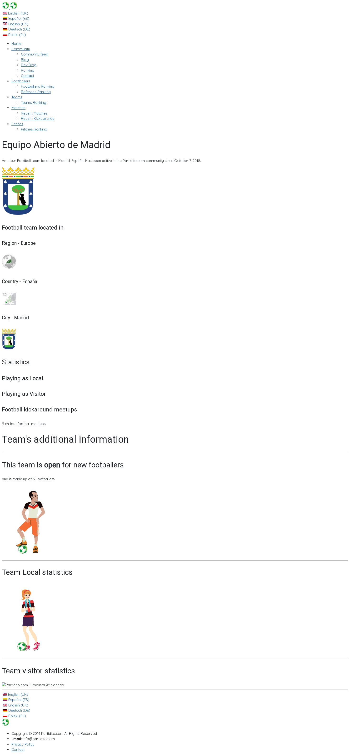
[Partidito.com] (9, 7)
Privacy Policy (22, 744)
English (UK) (17, 13)
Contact (18, 749)
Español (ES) (18, 18)
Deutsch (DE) (18, 29)
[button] (20, 49)
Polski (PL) (16, 34)
